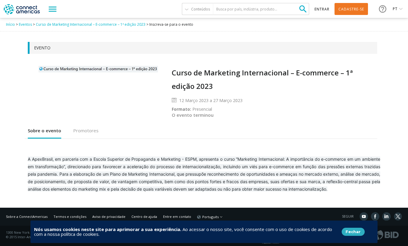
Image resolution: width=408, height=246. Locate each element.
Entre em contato (177, 216)
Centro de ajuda (144, 216)
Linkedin (386, 216)
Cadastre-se (351, 9)
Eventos (25, 24)
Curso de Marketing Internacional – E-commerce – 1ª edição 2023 (90, 24)
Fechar (353, 231)
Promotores (86, 130)
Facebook (375, 216)
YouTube (364, 216)
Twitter (398, 216)
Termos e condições (69, 216)
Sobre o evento (44, 130)
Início (10, 24)
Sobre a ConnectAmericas (26, 216)
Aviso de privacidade (108, 216)
